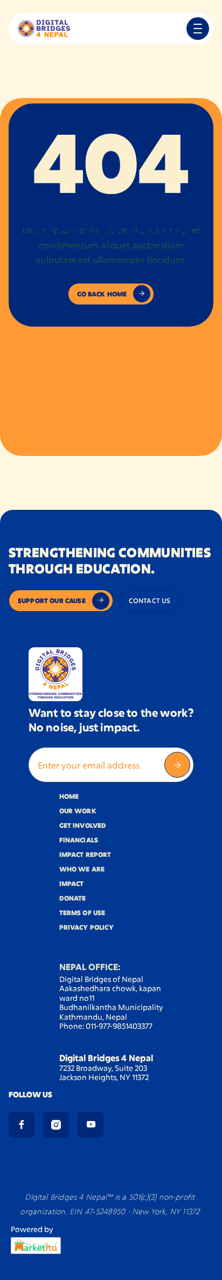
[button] (197, 28)
